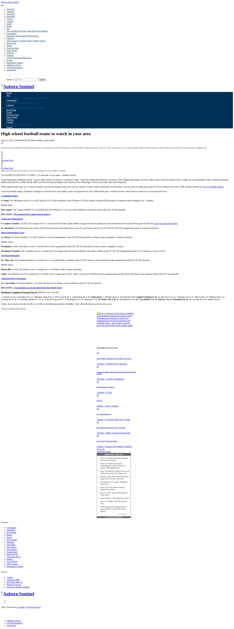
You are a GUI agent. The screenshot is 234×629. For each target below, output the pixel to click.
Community (11, 528)
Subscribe (10, 16)
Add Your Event (104, 452)
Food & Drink (12, 48)
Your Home (32, 31)
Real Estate (11, 43)
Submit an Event (13, 65)
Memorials (26, 58)
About (9, 24)
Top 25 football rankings (213, 187)
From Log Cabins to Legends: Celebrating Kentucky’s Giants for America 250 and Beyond (112, 466)
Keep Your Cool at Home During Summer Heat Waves (112, 488)
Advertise (10, 14)
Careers (9, 19)
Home (9, 26)
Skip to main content (10, 2)
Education (10, 36)
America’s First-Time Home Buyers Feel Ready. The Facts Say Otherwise (114, 477)
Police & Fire (33, 36)
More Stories (123, 514)
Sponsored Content (14, 63)
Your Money (42, 31)
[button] (5, 160)
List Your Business (14, 67)
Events (9, 60)
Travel (42, 41)
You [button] (8, 29)
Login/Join (11, 70)
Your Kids (21, 31)
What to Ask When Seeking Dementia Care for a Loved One (114, 459)
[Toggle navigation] (2, 5)
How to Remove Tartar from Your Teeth (114, 498)
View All (100, 449)
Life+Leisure (12, 41)
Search (9, 79)
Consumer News (25, 41)
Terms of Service (13, 585)
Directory (10, 9)
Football (10, 308)
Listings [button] (9, 55)
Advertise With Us (14, 582)
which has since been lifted (165, 223)
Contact (9, 21)
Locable (21, 607)
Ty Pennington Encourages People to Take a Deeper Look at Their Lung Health (113, 509)
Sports (9, 46)
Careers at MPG (13, 580)
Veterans (10, 53)
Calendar (10, 12)
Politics (36, 41)
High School (20, 308)
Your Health (11, 31)
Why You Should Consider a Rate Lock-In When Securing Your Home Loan (115, 472)
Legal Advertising (14, 58)
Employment (21, 36)
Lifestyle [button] (10, 38)
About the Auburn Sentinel (18, 587)
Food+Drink (11, 50)
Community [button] (11, 33)
